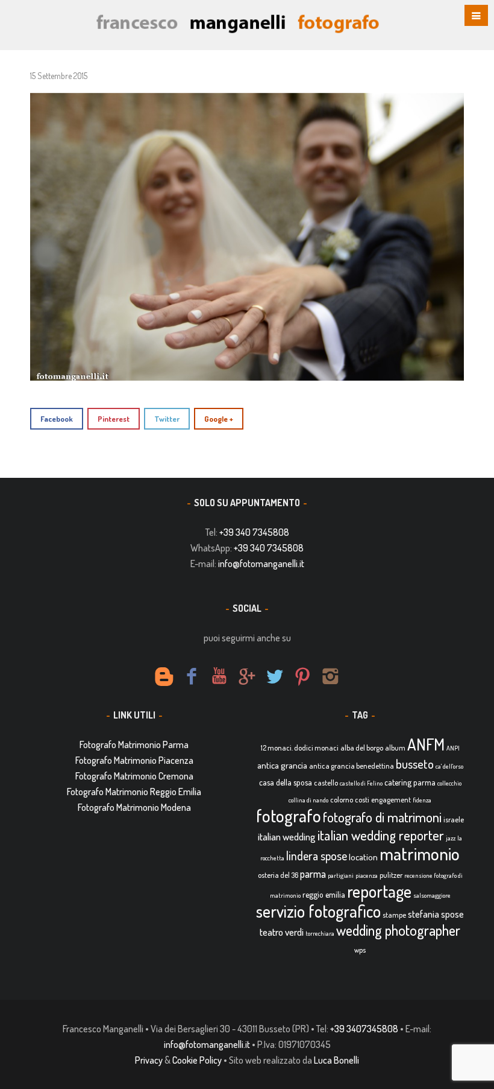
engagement (391, 799)
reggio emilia (323, 894)
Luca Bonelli (336, 1060)
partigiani (341, 875)
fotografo (288, 815)
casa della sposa (285, 782)
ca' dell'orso (449, 766)
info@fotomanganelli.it (261, 563)
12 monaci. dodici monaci (300, 747)
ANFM (426, 744)
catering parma (410, 782)
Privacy (149, 1060)
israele (453, 819)
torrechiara (319, 933)
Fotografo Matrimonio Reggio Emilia (134, 792)
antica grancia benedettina (351, 765)
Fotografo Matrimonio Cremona (134, 776)
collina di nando (308, 800)
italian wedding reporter (380, 834)
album (395, 747)
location (363, 857)
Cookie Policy (197, 1060)
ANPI (453, 748)
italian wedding (287, 836)
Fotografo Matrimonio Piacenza (134, 760)
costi (362, 799)
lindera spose (316, 855)
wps (360, 949)
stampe (394, 914)
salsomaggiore (432, 895)
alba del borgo (361, 747)
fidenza (422, 800)
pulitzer (391, 875)
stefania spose (436, 914)
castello (326, 782)
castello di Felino (361, 783)
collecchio (449, 783)
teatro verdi (282, 931)
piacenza (366, 875)
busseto (415, 764)
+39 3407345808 (364, 1029)
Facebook (56, 419)
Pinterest (114, 419)
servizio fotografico (318, 911)
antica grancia (282, 765)
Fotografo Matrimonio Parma (134, 744)
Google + (218, 419)
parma (313, 873)
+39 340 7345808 (254, 532)
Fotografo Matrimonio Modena (134, 807)
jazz (450, 838)
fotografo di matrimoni (382, 816)
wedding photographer (398, 930)
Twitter (167, 419)
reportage (379, 891)
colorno (341, 799)
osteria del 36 (278, 875)
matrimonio (420, 853)
